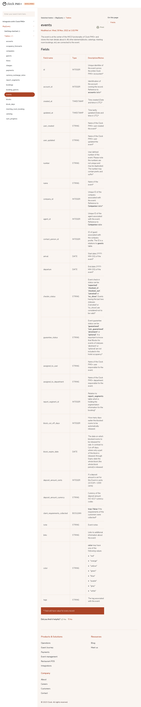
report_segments (13, 80)
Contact (44, 693)
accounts (9, 41)
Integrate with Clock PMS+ (14, 21)
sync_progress (11, 119)
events (9, 94)
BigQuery (6, 26)
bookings (9, 85)
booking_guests (12, 90)
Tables (68, 18)
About (43, 679)
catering (9, 114)
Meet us (94, 647)
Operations (45, 643)
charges (9, 65)
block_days (10, 104)
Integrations (46, 666)
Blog (93, 643)
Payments (45, 652)
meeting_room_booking (15, 109)
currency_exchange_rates (15, 75)
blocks (8, 99)
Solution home (47, 18)
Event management (49, 656)
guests (9, 56)
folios (8, 60)
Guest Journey (47, 647)
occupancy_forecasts (14, 46)
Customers (45, 688)
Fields (112, 22)
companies (10, 51)
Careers (44, 684)
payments (10, 70)
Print (102, 27)
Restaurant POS (48, 661)
